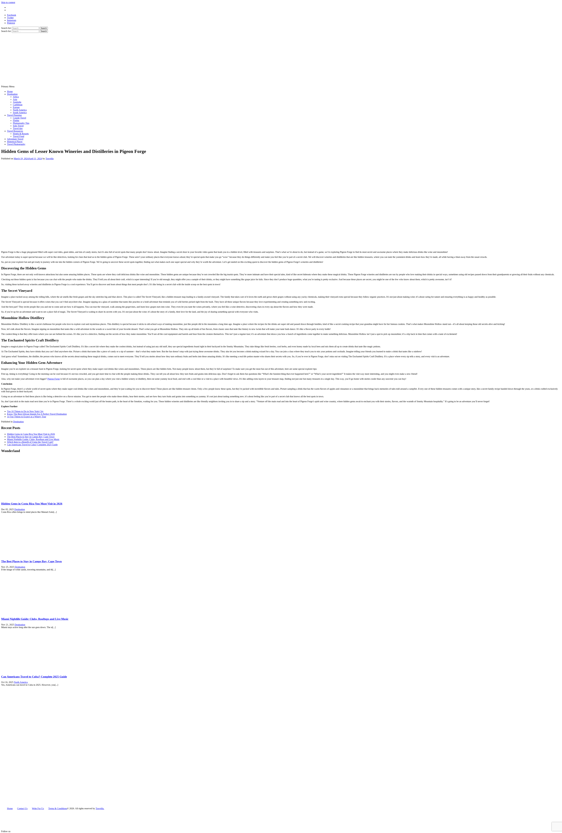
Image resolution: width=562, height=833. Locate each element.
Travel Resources (15, 131)
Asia (15, 99)
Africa (16, 97)
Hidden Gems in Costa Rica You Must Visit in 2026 (31, 434)
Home (10, 91)
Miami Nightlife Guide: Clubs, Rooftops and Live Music (33, 439)
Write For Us (13, 7)
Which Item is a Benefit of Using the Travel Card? (30, 442)
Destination (12, 94)
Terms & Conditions (57, 808)
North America (20, 110)
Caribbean (17, 104)
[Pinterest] (26, 831)
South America (20, 112)
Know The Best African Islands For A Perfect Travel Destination (37, 414)
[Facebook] (17, 831)
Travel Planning (14, 115)
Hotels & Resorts (21, 133)
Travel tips (18, 128)
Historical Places (14, 141)
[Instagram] (22, 831)
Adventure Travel (15, 139)
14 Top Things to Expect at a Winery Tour (26, 416)
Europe (16, 107)
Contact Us (12, 10)
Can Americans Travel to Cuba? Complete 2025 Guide (32, 444)
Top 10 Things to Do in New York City (25, 411)
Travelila (50, 158)
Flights (16, 120)
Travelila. (100, 808)
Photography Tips (21, 123)
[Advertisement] (281, 63)
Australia (17, 102)
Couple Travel (19, 118)
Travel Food (18, 136)
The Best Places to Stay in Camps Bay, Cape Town (30, 436)
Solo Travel (18, 126)
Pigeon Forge (53, 379)
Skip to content (8, 2)
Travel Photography (16, 144)
